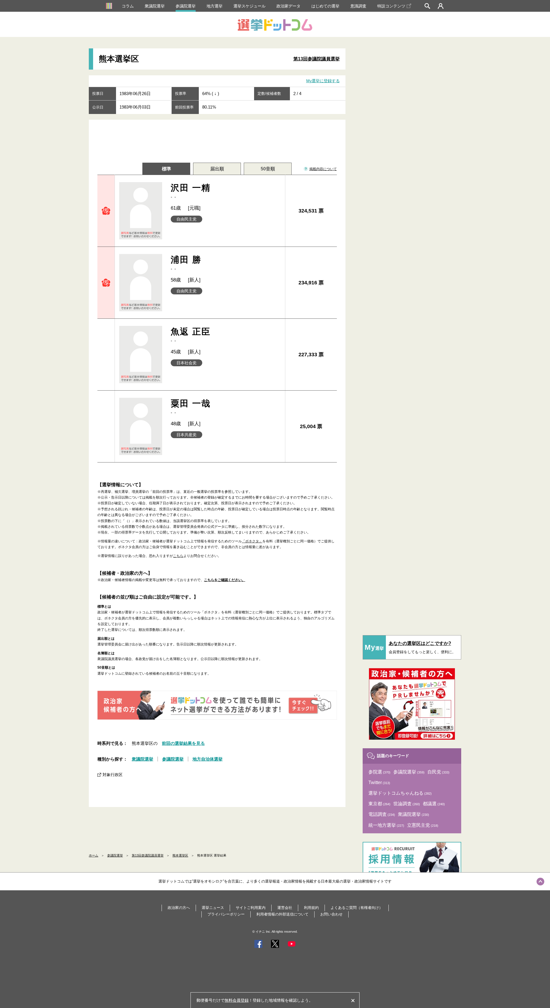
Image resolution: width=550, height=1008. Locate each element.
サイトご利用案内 (251, 907)
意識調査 (358, 6)
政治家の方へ (179, 907)
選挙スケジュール (249, 6)
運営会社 (284, 907)
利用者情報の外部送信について (282, 914)
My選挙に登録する (323, 80)
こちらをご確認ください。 (224, 580)
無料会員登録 (237, 1000)
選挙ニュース (213, 907)
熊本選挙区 (180, 855)
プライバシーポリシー (226, 914)
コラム (128, 6)
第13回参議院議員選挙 (316, 58)
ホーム (93, 855)
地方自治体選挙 (207, 759)
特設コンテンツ (391, 6)
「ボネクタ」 (252, 541)
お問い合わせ (331, 914)
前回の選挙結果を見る (183, 743)
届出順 (217, 168)
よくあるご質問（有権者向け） (357, 907)
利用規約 (311, 907)
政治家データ (288, 6)
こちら (178, 556)
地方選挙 (215, 6)
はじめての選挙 (325, 6)
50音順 (268, 168)
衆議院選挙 (155, 6)
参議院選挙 (186, 6)
